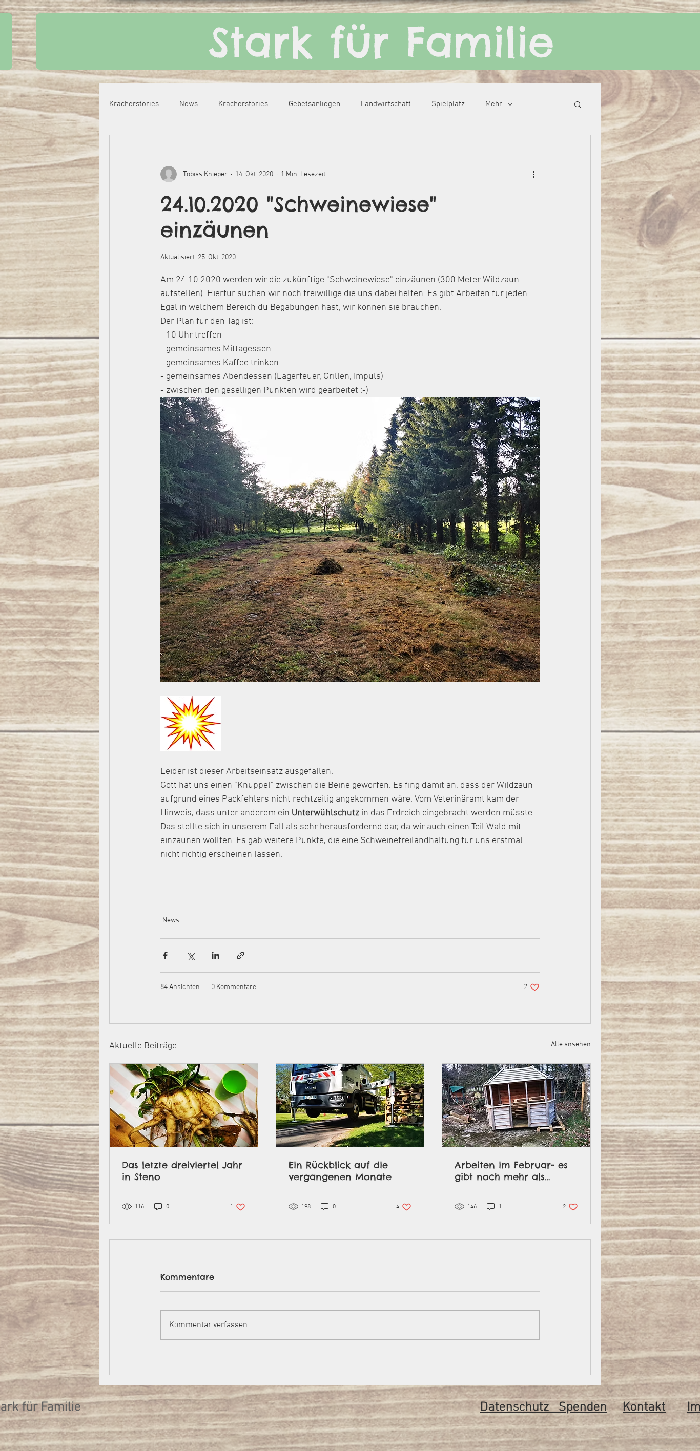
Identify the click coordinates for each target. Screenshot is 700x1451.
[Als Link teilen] (240, 955)
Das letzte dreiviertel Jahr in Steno (182, 1171)
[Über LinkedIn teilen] (215, 955)
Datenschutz (519, 1407)
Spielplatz (448, 104)
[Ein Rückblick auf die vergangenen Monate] (350, 1105)
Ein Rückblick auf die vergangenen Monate (340, 1171)
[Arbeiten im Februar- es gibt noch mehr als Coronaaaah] (516, 1105)
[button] (578, 104)
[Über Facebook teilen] (165, 955)
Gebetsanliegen (314, 104)
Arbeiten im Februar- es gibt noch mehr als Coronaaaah (511, 1171)
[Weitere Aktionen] (533, 174)
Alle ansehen (571, 1044)
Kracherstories (134, 104)
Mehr (493, 104)
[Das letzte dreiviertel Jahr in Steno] (184, 1105)
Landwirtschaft (386, 104)
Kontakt (644, 1407)
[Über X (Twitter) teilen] (190, 955)
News (188, 104)
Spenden (583, 1407)
